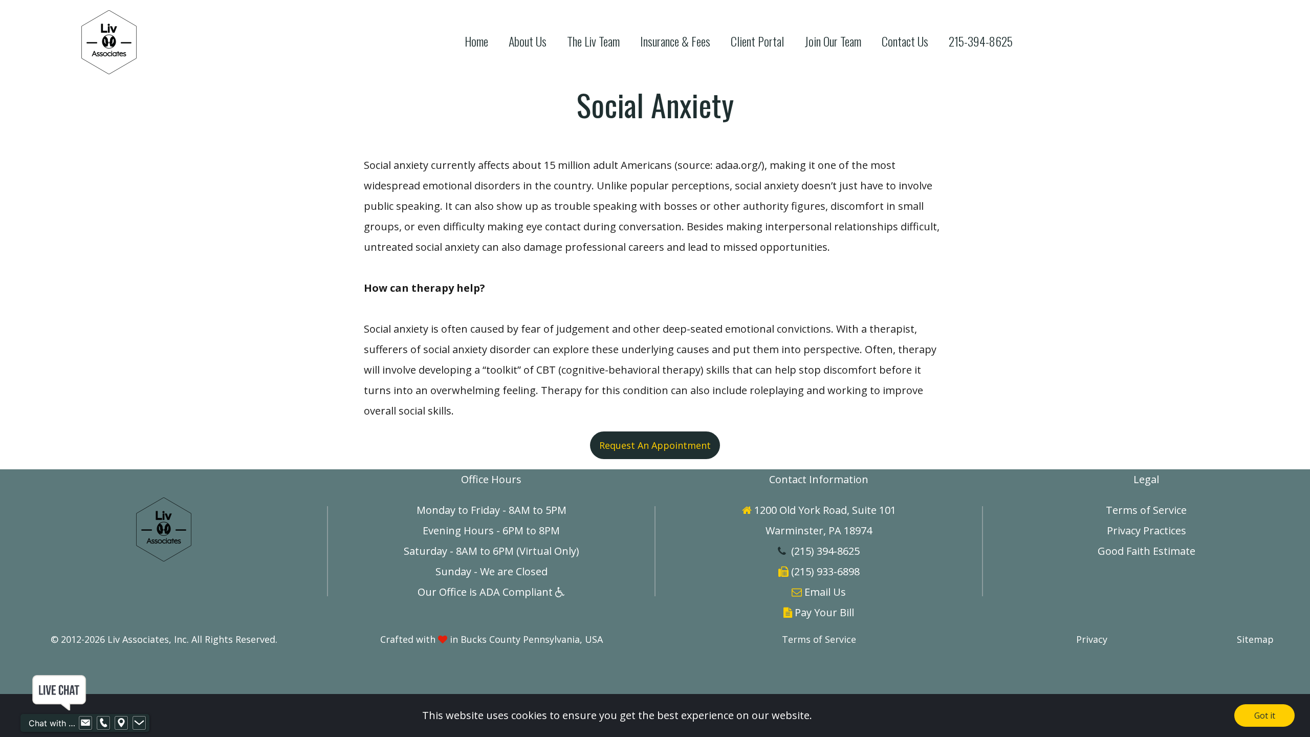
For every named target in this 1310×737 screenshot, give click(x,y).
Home (476, 41)
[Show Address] (121, 723)
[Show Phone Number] (103, 723)
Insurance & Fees (675, 41)
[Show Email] (85, 723)
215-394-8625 (981, 41)
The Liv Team (593, 41)
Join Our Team (832, 41)
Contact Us (905, 41)
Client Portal (757, 41)
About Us (528, 41)
